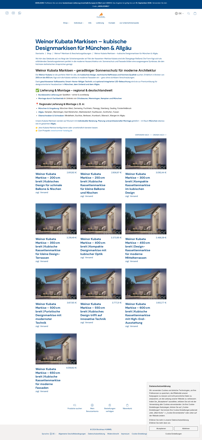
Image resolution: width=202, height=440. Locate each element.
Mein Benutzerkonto (92, 409)
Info (89, 23)
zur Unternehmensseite (129, 23)
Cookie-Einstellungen (140, 434)
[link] (173, 433)
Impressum (125, 434)
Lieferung (100, 23)
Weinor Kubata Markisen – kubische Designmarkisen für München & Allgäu (126, 53)
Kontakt (112, 23)
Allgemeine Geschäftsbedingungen (72, 434)
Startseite (40, 53)
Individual (78, 23)
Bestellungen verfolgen (109, 409)
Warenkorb (127, 408)
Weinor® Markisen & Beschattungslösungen (72, 53)
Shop (65, 23)
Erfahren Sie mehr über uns (159, 423)
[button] (101, 15)
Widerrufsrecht (113, 434)
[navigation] (179, 13)
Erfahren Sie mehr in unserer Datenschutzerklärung (169, 420)
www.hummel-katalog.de (61, 130)
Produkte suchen (75, 408)
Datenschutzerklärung (96, 434)
